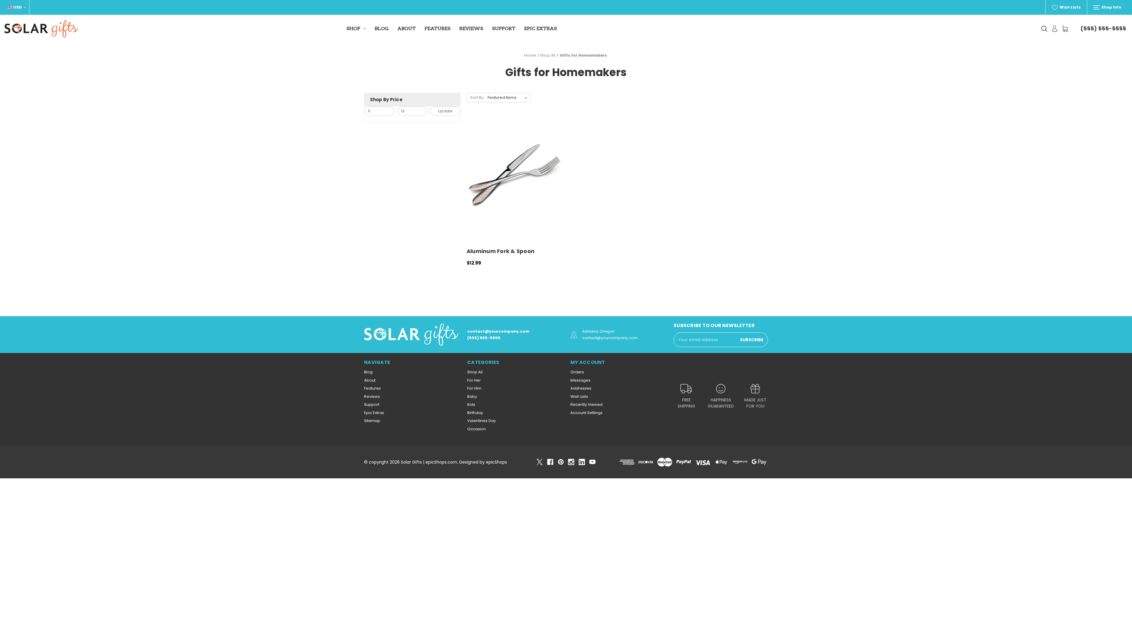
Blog (382, 28)
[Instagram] (571, 462)
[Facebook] (550, 462)
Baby (472, 396)
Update (445, 111)
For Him (474, 388)
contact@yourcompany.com (498, 331)
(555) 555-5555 (1103, 28)
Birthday (475, 413)
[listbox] (509, 97)
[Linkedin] (582, 462)
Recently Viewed (586, 404)
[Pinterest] (561, 462)
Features (437, 28)
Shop (353, 28)
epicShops (496, 462)
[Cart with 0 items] (1065, 29)
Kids (471, 404)
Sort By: (477, 97)
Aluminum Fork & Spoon (500, 251)
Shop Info (1110, 7)
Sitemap (372, 420)
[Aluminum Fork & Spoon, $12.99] (515, 180)
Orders (577, 372)
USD (17, 7)
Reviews (471, 28)
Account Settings (586, 413)
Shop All (475, 372)
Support (503, 28)
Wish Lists (1070, 7)
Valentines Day (481, 420)
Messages (580, 380)
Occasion (476, 429)
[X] (540, 462)
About (406, 28)
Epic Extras (540, 28)
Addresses (580, 388)
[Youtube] (592, 462)
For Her (474, 380)
